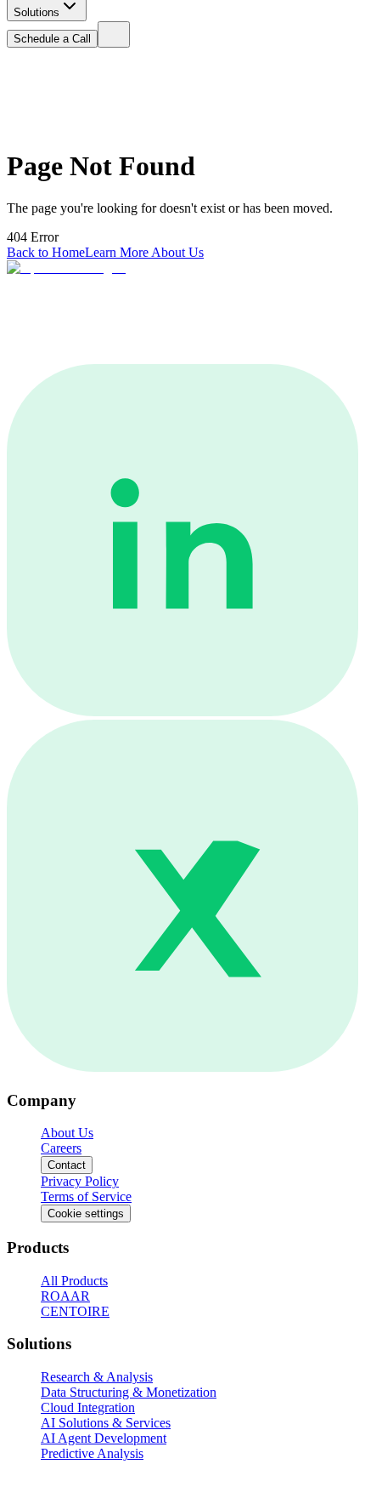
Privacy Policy (80, 1181)
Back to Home (46, 252)
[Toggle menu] (114, 34)
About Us (67, 1132)
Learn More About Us (144, 252)
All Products (74, 1280)
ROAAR (65, 1296)
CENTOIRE (75, 1311)
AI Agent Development (103, 1438)
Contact (67, 1165)
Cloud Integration (88, 1407)
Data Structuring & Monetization (128, 1392)
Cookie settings (86, 1213)
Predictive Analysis (92, 1453)
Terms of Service (86, 1196)
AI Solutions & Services (106, 1423)
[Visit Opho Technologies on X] (182, 1067)
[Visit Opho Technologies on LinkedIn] (182, 711)
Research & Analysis (97, 1377)
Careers (61, 1148)
